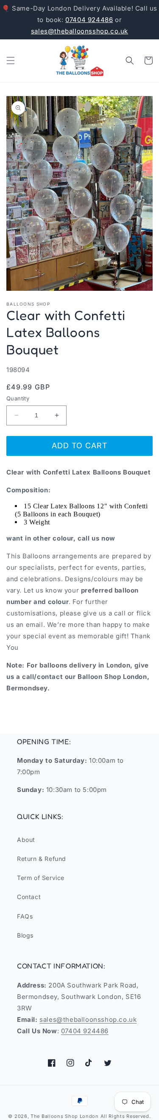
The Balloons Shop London (65, 1116)
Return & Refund (41, 858)
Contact (29, 896)
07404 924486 (89, 20)
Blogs (25, 935)
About (26, 839)
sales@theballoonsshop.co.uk (79, 31)
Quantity (17, 398)
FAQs (25, 916)
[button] (10, 60)
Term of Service (40, 877)
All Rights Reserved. (125, 1116)
